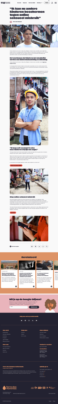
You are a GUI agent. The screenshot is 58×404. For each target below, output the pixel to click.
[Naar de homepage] (10, 388)
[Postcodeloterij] (36, 388)
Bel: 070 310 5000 (43, 346)
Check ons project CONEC (16, 165)
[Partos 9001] (44, 388)
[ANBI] (32, 388)
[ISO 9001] (47, 388)
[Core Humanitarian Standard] (52, 388)
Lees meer (13, 212)
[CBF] (40, 388)
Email (11, 306)
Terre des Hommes (17, 21)
